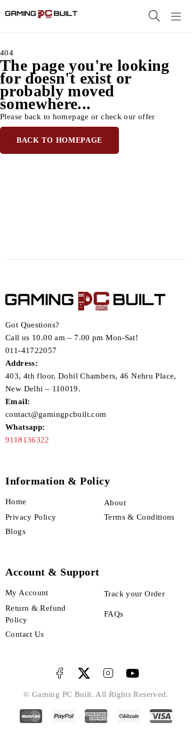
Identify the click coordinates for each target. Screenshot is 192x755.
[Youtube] (132, 673)
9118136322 (27, 440)
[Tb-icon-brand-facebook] (59, 673)
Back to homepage (59, 140)
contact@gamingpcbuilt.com (55, 414)
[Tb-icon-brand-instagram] (108, 673)
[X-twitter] (84, 673)
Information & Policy (57, 481)
